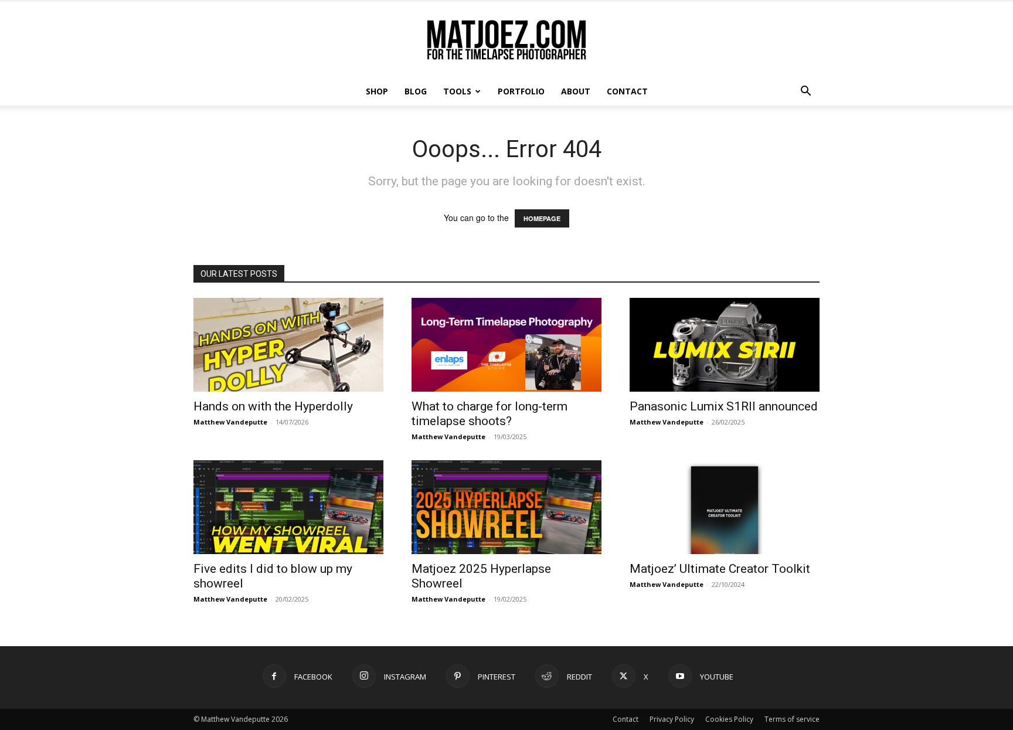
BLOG (415, 91)
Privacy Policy (672, 719)
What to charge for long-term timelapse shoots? (489, 413)
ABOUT (575, 91)
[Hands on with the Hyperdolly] (288, 345)
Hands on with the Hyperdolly (273, 406)
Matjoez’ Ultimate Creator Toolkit (720, 569)
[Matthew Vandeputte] (506, 41)
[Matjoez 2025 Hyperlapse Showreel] (506, 507)
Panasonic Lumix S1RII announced (724, 406)
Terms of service (792, 719)
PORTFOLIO (521, 91)
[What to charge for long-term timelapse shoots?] (506, 345)
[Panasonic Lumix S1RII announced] (725, 345)
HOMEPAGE (542, 218)
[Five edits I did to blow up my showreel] (288, 507)
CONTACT (627, 91)
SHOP (377, 91)
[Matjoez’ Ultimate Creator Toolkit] (725, 507)
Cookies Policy (729, 719)
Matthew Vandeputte (230, 421)
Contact (625, 719)
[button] (805, 92)
